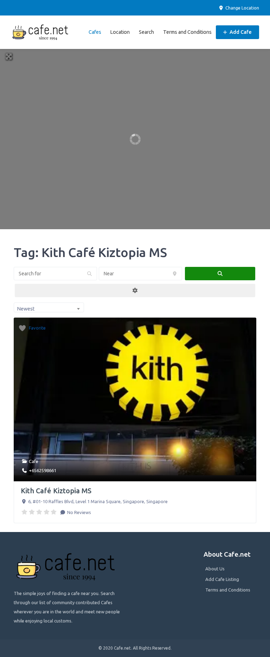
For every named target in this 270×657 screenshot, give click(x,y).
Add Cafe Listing (222, 579)
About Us (215, 568)
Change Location (241, 7)
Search (146, 32)
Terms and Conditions (187, 32)
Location (120, 32)
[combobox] (49, 307)
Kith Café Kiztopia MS (56, 491)
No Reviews (78, 512)
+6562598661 (42, 470)
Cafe (33, 461)
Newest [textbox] (25, 309)
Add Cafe (240, 32)
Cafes (95, 32)
